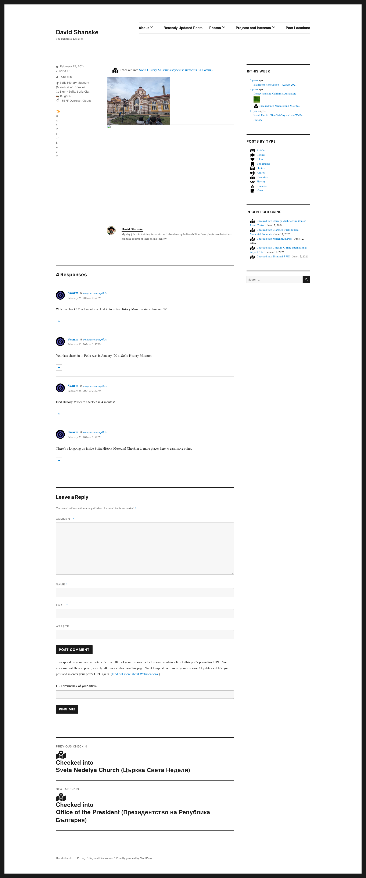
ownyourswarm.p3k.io (95, 293)
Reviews (261, 186)
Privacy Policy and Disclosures (94, 858)
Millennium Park (274, 238)
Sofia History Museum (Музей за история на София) (175, 70)
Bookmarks (263, 163)
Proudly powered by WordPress (134, 858)
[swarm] (58, 111)
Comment (65, 518)
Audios (261, 172)
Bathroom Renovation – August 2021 (275, 84)
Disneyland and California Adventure (275, 93)
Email (62, 605)
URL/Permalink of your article (76, 686)
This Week (260, 71)
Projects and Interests (253, 27)
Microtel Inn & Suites (279, 106)
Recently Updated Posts (183, 27)
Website (62, 626)
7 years (254, 89)
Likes (260, 159)
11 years (254, 111)
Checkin (66, 76)
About (144, 27)
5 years (254, 80)
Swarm (73, 292)
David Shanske (77, 32)
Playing (261, 181)
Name (62, 584)
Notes (260, 190)
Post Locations (298, 27)
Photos (215, 27)
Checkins (262, 177)
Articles (261, 150)
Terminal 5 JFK (273, 256)
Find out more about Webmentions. (135, 674)
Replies (261, 155)
